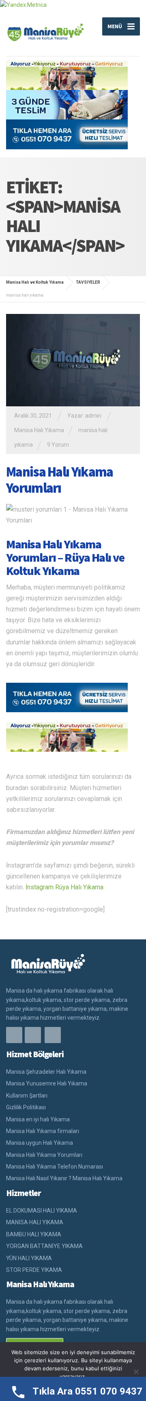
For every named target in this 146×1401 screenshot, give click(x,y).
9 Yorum (58, 444)
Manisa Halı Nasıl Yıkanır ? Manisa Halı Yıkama (64, 1178)
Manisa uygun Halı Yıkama (39, 1143)
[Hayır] (136, 1372)
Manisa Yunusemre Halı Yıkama (46, 1083)
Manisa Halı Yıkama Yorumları (59, 480)
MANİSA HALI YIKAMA (34, 1222)
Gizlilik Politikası (26, 1107)
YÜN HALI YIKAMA (29, 1258)
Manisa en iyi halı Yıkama (38, 1119)
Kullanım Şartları (26, 1095)
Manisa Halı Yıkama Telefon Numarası (54, 1166)
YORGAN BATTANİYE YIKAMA (44, 1246)
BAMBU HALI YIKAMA (33, 1234)
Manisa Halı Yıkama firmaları (42, 1131)
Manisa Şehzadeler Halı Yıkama (46, 1072)
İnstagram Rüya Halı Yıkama (64, 887)
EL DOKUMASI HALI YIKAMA (41, 1210)
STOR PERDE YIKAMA (34, 1270)
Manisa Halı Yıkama (39, 430)
